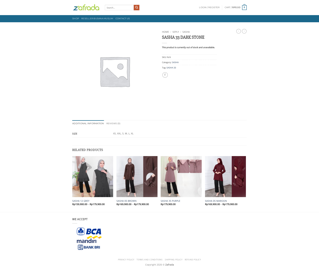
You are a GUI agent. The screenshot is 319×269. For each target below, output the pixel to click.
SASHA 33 (171, 67)
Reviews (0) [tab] (113, 123)
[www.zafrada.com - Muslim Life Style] (86, 7)
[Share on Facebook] (165, 75)
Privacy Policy (126, 259)
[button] (209, 7)
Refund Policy (193, 259)
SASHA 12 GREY (80, 200)
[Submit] (136, 7)
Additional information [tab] (88, 123)
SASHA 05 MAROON (216, 200)
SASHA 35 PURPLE (170, 200)
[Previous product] (244, 31)
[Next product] (238, 31)
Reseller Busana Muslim (97, 18)
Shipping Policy (173, 259)
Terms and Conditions (149, 259)
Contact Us (122, 18)
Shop (75, 18)
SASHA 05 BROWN (126, 200)
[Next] (245, 184)
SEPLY (175, 31)
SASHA (186, 31)
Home (165, 31)
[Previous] (72, 184)
